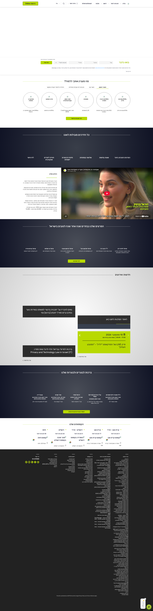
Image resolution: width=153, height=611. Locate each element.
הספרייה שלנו (90, 478)
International (87, 3)
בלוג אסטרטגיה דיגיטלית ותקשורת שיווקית (120, 527)
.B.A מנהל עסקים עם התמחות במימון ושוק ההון (102, 476)
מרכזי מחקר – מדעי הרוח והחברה (121, 511)
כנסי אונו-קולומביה (124, 593)
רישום (105, 3)
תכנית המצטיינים (89, 471)
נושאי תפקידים (125, 594)
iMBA (109, 514)
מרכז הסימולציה (124, 588)
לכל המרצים (76, 261)
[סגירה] (145, 599)
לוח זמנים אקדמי (71, 470)
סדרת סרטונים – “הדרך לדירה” (121, 480)
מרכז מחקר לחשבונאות (123, 501)
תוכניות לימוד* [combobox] (62, 62)
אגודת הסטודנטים (89, 477)
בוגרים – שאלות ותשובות (123, 473)
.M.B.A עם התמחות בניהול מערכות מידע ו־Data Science (102, 512)
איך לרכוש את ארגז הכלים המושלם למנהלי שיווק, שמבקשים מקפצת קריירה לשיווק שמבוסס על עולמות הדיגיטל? (120, 541)
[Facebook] (38, 462)
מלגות (97, 3)
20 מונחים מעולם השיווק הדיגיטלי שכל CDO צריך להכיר (120, 583)
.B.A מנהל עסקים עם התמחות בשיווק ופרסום (102, 487)
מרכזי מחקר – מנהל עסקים (122, 492)
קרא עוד (127, 71)
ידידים (127, 592)
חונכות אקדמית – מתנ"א (122, 469)
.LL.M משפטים (107, 494)
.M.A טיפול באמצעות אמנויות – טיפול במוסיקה (102, 519)
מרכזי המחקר (125, 500)
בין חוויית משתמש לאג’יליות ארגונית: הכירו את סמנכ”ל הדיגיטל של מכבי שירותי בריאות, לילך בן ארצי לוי (120, 580)
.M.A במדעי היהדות (106, 496)
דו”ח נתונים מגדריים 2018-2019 (49, 464)
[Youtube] (29, 462)
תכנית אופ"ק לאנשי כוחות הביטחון (85, 464)
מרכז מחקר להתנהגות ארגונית (121, 505)
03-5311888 (35, 459)
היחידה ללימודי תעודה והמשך (55, 87)
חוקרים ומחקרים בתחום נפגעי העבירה (121, 525)
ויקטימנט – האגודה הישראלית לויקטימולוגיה (121, 521)
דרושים (55, 466)
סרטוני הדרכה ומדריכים (87, 482)
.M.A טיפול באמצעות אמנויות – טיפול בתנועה (102, 525)
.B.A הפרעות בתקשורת (105, 492)
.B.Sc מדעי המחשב (106, 470)
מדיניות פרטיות (53, 461)
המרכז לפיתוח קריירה (123, 482)
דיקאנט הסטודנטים (124, 461)
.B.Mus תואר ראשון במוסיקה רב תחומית (103, 466)
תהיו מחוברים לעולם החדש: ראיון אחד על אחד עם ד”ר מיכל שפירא (121, 559)
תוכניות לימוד (114, 3)
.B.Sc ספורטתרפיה (106, 489)
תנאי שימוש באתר (53, 462)
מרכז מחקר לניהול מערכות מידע (121, 509)
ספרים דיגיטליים (89, 459)
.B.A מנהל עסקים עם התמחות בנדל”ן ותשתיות (103, 468)
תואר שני (91, 87)
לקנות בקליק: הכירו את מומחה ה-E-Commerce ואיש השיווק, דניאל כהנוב (120, 546)
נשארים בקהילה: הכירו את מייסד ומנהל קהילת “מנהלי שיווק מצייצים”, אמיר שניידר (121, 550)
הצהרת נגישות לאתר (52, 459)
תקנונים (73, 471)
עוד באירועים (82, 356)
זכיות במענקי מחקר (124, 494)
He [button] (57, 3)
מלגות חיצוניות (71, 466)
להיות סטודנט (89, 462)
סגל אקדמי (125, 474)
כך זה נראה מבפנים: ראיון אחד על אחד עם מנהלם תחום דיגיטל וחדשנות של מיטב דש (121, 534)
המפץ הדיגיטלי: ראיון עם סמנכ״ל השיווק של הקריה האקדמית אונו (121, 586)
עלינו (124, 3)
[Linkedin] (32, 462)
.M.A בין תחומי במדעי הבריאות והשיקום (104, 516)
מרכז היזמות (125, 488)
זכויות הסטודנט (124, 460)
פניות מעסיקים (125, 483)
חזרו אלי (46, 62)
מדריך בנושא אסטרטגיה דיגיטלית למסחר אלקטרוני (120, 553)
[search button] (64, 3)
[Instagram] (35, 462)
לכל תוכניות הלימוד (76, 118)
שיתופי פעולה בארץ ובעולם (122, 497)
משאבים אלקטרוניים (88, 479)
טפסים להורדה (71, 461)
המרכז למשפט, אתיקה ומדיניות (121, 518)
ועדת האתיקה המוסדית (123, 519)
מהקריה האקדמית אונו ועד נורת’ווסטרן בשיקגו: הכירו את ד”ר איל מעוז (121, 566)
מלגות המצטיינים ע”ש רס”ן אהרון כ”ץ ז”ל (68, 464)
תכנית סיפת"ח (125, 484)
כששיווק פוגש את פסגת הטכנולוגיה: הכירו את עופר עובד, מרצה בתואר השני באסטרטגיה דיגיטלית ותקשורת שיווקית (121, 571)
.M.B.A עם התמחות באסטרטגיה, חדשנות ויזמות (103, 498)
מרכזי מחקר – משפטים (123, 515)
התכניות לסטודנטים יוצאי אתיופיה (85, 468)
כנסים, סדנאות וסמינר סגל (122, 498)
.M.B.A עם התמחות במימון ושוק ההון (102, 506)
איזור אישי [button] (73, 3)
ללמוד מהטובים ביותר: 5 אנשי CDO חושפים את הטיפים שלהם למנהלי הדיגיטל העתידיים (120, 531)
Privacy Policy (82, 595)
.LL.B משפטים (107, 459)
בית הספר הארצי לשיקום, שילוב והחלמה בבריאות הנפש (121, 590)
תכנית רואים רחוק (89, 473)
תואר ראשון (102, 87)
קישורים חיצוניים (89, 480)
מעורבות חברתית (89, 475)
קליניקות (126, 487)
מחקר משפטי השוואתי (123, 516)
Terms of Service (90, 595)
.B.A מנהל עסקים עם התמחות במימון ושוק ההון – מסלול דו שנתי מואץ (102, 482)
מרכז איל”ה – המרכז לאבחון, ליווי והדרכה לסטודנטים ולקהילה (121, 463)
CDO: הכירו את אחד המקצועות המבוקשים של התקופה (121, 537)
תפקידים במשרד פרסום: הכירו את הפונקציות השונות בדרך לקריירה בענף (121, 556)
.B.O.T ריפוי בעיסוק (106, 491)
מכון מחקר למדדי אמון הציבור (121, 489)
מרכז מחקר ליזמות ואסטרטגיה (121, 503)
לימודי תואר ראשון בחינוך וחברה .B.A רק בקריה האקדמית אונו (102, 463)
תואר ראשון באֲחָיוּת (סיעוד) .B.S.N (103, 493)
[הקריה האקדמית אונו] (128, 3)
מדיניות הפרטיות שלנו (99, 67)
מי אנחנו (126, 459)
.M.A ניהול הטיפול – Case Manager (102, 518)
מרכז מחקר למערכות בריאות (122, 510)
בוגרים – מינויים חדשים (123, 471)
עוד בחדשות (27, 360)
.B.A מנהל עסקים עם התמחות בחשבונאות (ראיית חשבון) (103, 472)
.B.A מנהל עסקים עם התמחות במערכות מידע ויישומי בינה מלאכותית (103, 479)
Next (79, 334)
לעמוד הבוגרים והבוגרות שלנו (76, 411)
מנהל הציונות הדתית (88, 469)
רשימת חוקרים (125, 496)
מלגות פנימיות (72, 468)
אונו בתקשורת (125, 475)
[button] (143, 604)
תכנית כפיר (90, 474)
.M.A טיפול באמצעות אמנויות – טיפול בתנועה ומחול (102, 522)
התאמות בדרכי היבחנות (123, 468)
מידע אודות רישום (71, 460)
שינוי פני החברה (89, 461)
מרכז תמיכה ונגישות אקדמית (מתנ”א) (121, 466)
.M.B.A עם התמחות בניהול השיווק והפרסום (103, 508)
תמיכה (55, 465)
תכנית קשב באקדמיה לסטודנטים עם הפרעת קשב (85, 466)
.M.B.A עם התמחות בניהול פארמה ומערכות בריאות (103, 500)
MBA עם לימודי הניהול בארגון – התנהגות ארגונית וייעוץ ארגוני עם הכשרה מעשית (103, 504)
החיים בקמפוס (89, 460)
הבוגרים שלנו (125, 470)
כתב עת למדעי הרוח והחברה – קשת (121, 513)
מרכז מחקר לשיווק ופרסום (122, 506)
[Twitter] (26, 462)
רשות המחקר (125, 491)
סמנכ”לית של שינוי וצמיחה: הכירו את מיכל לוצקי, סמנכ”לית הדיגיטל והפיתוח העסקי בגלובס (120, 563)
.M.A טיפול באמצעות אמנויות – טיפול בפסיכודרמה (102, 527)
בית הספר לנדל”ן (124, 479)
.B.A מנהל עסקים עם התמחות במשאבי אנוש (103, 485)
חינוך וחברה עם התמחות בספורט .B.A (103, 461)
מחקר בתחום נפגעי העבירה (122, 523)
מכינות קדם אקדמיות (70, 469)
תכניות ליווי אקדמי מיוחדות (76, 87)
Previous (128, 334)
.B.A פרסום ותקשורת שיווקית (104, 474)
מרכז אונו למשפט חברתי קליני (121, 486)
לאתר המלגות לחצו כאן (116, 319)
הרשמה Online (30, 3)
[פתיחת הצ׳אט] (148, 606)
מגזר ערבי (90, 470)
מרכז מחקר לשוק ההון (123, 502)
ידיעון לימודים (72, 459)
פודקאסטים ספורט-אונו (123, 477)
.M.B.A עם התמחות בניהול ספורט (103, 510)
